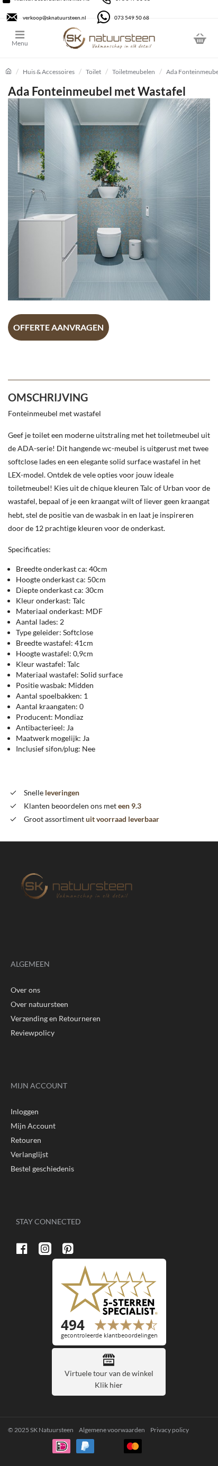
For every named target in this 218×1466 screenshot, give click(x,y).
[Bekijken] (199, 38)
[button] (58, 327)
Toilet (93, 72)
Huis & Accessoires (49, 72)
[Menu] (27, 38)
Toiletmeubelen (133, 72)
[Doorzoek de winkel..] (173, 38)
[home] (8, 71)
